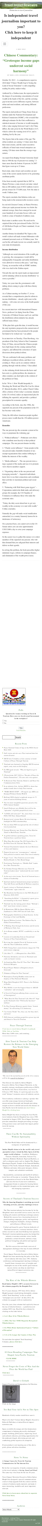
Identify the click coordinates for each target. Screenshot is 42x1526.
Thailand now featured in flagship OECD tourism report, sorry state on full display (21, 765)
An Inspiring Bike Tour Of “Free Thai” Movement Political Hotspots (21, 963)
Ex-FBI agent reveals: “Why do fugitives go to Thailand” (20, 771)
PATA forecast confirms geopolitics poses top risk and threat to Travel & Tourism (21, 1018)
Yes (5, 721)
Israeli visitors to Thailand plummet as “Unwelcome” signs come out (17, 888)
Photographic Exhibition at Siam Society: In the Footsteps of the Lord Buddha (21, 916)
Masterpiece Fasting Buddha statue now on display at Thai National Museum (19, 977)
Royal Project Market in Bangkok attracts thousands (18, 969)
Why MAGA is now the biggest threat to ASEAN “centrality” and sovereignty (21, 988)
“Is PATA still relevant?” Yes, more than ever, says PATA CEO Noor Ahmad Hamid (21, 815)
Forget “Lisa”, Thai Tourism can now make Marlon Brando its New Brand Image (19, 859)
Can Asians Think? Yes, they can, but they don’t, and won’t (21, 1013)
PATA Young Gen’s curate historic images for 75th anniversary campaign (21, 949)
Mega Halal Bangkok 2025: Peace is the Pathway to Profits (21, 983)
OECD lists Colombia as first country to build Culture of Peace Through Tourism (20, 760)
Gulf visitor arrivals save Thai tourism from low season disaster (21, 754)
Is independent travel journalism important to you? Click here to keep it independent (21, 26)
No (5, 723)
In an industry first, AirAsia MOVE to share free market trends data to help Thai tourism (21, 787)
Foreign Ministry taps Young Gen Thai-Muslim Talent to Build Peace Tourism (20, 831)
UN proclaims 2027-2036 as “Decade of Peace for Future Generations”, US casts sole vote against (21, 776)
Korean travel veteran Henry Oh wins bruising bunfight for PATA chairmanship (20, 820)
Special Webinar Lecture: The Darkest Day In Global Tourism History (20, 921)
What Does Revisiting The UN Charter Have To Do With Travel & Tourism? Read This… (20, 842)
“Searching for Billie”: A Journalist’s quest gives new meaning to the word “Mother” (21, 899)
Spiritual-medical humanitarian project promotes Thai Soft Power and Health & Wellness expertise (21, 883)
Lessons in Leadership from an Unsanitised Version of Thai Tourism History (19, 938)
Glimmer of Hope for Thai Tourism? (16, 973)
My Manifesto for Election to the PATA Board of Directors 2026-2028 (21, 894)
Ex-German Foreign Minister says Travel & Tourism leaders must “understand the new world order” (21, 871)
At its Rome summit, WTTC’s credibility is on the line (21, 932)
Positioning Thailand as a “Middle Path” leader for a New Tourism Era (21, 864)
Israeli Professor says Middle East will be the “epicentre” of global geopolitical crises (20, 809)
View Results (21, 730)
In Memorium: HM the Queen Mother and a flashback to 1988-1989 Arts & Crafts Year (19, 910)
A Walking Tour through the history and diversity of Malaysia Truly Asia (21, 927)
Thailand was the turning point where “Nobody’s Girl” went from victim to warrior (21, 905)
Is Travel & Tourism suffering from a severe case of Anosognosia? (21, 994)
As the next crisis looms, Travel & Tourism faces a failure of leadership (21, 877)
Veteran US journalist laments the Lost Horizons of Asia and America (21, 848)
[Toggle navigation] (4, 44)
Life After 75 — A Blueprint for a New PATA (19, 953)
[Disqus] (21, 593)
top (38, 1523)
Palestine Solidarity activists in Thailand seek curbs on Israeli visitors (20, 958)
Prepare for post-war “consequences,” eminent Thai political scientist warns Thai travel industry (21, 853)
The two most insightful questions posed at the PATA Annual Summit (20, 804)
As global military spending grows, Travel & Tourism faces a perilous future (19, 837)
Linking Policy (15, 1518)
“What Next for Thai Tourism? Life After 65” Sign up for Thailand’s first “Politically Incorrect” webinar (21, 1000)
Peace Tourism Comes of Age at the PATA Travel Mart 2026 (21, 749)
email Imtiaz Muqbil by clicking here (18, 1109)
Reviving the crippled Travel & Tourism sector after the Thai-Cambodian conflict (20, 943)
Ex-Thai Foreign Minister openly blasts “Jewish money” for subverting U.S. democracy (21, 1007)
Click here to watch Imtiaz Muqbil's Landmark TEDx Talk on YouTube (18, 1030)
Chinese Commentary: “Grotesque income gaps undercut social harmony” (21, 62)
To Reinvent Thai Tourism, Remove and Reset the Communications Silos (21, 782)
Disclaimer (5, 1518)
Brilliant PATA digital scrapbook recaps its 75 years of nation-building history (20, 798)
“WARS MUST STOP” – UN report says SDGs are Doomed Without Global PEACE (21, 793)
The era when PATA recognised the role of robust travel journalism (21, 826)
